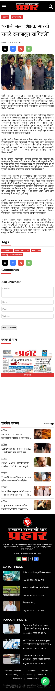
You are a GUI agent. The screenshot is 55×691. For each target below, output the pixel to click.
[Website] (18, 559)
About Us (45, 671)
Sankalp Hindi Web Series (12, 255)
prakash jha (36, 250)
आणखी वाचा (48, 424)
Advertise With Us (34, 679)
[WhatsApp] (29, 49)
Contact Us (41, 675)
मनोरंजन (5, 17)
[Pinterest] (21, 49)
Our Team (28, 675)
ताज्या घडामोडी (16, 17)
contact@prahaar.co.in (32, 553)
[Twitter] (5, 49)
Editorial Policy (12, 675)
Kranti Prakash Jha (22, 250)
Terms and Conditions (12, 671)
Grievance (17, 679)
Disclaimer (31, 671)
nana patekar (7, 250)
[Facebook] (13, 49)
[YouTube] (24, 559)
